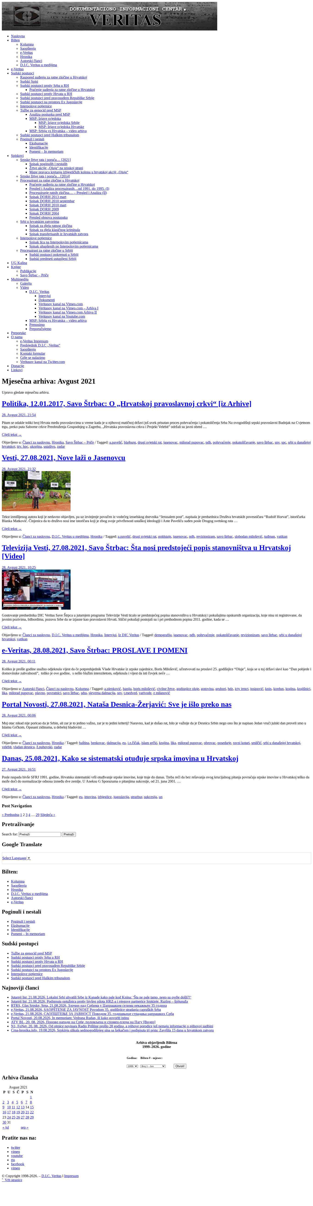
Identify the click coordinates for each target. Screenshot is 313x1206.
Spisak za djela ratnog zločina (50, 226)
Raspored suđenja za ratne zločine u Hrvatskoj (53, 77)
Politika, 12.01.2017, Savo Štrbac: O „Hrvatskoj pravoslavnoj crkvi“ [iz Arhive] (127, 403)
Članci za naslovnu (36, 442)
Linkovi (16, 370)
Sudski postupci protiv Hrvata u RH (46, 94)
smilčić (256, 743)
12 (18, 1107)
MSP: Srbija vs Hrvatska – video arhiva (58, 131)
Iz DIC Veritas (128, 635)
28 (27, 1117)
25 (13, 1117)
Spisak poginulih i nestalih (48, 164)
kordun (278, 689)
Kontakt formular (32, 353)
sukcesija (150, 797)
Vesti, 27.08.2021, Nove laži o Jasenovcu (63, 457)
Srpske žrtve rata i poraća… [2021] (45, 160)
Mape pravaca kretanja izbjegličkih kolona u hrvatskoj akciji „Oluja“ (78, 172)
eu (124, 743)
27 (23, 1117)
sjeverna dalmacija (102, 693)
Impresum (71, 1176)
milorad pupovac (191, 442)
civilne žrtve (166, 689)
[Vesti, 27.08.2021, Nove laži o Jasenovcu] (36, 510)
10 (9, 1107)
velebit (6, 747)
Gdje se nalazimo (32, 358)
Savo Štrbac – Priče (34, 275)
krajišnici (303, 689)
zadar (61, 446)
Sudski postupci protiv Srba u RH (44, 85)
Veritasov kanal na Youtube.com (61, 316)
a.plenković (112, 689)
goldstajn (164, 536)
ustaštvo (49, 446)
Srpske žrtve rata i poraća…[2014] (45, 176)
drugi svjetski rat (150, 442)
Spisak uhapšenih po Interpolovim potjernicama (63, 246)
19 (18, 1112)
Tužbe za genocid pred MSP (40, 110)
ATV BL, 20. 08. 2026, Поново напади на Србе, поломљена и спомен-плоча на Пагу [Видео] (83, 1022)
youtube (17, 1156)
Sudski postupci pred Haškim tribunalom (49, 135)
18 (13, 1112)
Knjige (16, 267)
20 (23, 1112)
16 (4, 1112)
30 (4, 1122)
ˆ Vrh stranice (12, 1180)
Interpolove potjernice (36, 106)
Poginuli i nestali (32, 139)
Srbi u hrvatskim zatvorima (39, 222)
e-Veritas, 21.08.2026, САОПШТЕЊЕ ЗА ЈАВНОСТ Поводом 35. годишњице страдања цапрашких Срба (92, 1014)
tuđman (269, 536)
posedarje (224, 743)
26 (18, 1117)
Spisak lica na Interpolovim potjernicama (58, 242)
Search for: (10, 834)
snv (277, 442)
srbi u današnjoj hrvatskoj (281, 743)
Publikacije (28, 271)
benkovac (98, 743)
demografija (163, 635)
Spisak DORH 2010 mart (47, 205)
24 (9, 1117)
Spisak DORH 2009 (44, 209)
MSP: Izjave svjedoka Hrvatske (61, 127)
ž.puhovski (44, 747)
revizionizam (205, 536)
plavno (40, 693)
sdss (84, 693)
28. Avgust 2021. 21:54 (19, 415)
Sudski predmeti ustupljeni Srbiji (52, 259)
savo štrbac (265, 442)
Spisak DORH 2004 (44, 213)
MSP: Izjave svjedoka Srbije (59, 123)
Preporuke (18, 333)
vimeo (15, 1152)
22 (32, 1112)
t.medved (130, 693)
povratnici (54, 693)
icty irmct (241, 689)
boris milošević (144, 689)
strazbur (136, 797)
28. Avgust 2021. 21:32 (19, 469)
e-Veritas (26, 53)
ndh (208, 442)
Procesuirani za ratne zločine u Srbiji (46, 250)
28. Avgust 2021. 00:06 (19, 715)
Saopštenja (28, 48)
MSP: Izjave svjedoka (45, 118)
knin (268, 689)
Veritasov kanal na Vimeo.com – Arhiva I (68, 308)
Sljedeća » (47, 815)
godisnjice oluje (187, 689)
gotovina (207, 689)
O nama (16, 337)
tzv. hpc (22, 446)
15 (32, 1107)
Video (24, 287)
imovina (90, 797)
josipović (256, 689)
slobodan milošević (248, 536)
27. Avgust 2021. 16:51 (19, 769)
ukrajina (36, 446)
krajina (290, 689)
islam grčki (149, 743)
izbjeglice (105, 797)
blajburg (130, 442)
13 (23, 1107)
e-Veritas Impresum (34, 341)
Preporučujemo (40, 329)
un (160, 797)
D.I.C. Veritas (39, 292)
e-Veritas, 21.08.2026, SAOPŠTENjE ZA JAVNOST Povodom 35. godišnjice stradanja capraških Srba (86, 1010)
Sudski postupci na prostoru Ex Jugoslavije (51, 102)
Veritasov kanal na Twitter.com (42, 362)
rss (13, 1160)
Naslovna (18, 36)
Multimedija (19, 279)
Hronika (26, 57)
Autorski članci (31, 61)
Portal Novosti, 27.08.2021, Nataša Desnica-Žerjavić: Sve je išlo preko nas (116, 704)
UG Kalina (19, 263)
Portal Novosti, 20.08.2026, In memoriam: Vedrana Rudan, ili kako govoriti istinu (70, 1018)
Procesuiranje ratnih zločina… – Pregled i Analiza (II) (68, 193)
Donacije (17, 366)
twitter (15, 1147)
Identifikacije (38, 147)
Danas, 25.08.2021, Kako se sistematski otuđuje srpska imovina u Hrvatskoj (120, 758)
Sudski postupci (22, 73)
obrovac (210, 743)
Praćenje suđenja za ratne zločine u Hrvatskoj (62, 90)
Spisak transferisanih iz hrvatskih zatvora (58, 234)
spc (283, 442)
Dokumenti (46, 300)
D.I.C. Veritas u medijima (38, 65)
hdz (230, 689)
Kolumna (27, 44)
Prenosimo (37, 325)
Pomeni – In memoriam (46, 151)
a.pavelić (115, 442)
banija (127, 689)
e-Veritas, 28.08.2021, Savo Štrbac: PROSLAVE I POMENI (94, 650)
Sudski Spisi (29, 81)
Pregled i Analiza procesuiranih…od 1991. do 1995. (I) (69, 189)
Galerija (26, 283)
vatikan (282, 536)
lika (4, 693)
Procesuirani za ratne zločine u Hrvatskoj (49, 180)
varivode (145, 693)
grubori (220, 689)
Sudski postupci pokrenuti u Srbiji (53, 254)
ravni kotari (241, 743)
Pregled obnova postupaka (48, 217)
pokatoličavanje (243, 442)
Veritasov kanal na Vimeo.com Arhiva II (67, 312)
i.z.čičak (134, 743)
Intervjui (44, 296)
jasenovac (170, 442)
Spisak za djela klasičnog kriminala (54, 230)
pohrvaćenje (222, 442)
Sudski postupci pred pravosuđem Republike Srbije (57, 98)
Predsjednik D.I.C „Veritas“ (40, 345)
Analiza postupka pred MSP (49, 114)
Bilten (15, 40)
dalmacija (114, 743)
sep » (24, 1127)
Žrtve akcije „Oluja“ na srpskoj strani (56, 168)
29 (37, 815)
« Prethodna (10, 815)
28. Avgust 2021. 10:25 (19, 567)
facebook (17, 1164)
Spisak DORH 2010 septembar (51, 201)
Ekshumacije (38, 143)
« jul (6, 1127)
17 (9, 1112)
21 (27, 1112)
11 (13, 1107)
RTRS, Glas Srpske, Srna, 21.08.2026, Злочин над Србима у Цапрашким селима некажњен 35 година (89, 1005)
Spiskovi (17, 156)
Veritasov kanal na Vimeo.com (60, 304)
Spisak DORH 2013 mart (47, 197)
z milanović (161, 693)
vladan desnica (24, 747)
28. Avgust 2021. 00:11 (19, 661)
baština (84, 743)
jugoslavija (121, 797)
